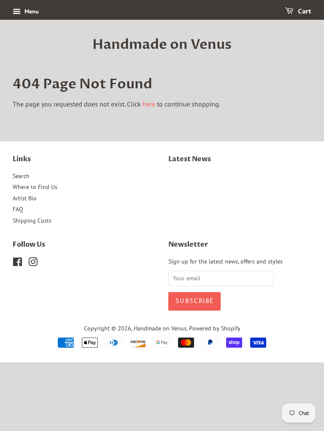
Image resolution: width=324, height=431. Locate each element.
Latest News (189, 159)
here (149, 104)
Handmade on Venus (162, 45)
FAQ (18, 209)
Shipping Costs (32, 220)
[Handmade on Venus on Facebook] (17, 263)
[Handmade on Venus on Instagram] (33, 263)
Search (21, 176)
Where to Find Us (35, 187)
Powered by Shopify (214, 328)
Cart (304, 12)
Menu (31, 11)
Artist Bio (25, 198)
